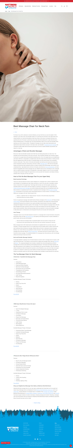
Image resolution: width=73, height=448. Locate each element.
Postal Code (44, 230)
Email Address (45, 221)
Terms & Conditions (59, 237)
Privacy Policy (65, 237)
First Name (44, 212)
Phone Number (45, 225)
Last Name (44, 216)
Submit (55, 235)
